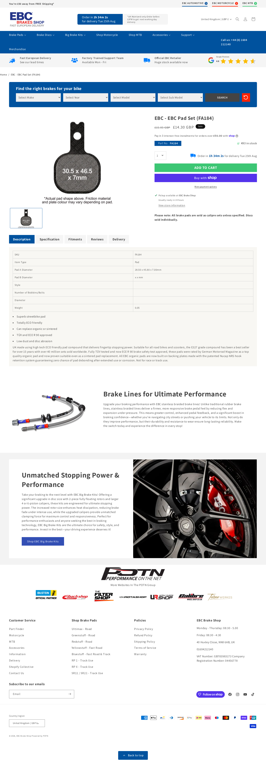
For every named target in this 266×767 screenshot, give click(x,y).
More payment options (206, 186)
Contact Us (16, 673)
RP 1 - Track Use (82, 660)
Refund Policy (143, 635)
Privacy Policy (143, 629)
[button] (238, 19)
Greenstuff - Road (83, 635)
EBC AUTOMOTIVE (193, 3)
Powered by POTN (40, 736)
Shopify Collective (21, 667)
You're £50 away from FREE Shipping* (31, 3)
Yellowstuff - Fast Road (87, 648)
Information (17, 654)
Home (3, 74)
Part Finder (16, 629)
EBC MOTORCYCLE (223, 3)
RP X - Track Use (82, 667)
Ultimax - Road (82, 629)
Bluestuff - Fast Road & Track (91, 654)
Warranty (140, 654)
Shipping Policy (144, 642)
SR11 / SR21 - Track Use (87, 673)
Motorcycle (16, 635)
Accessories (17, 648)
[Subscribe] (70, 694)
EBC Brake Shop (23, 736)
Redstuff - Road (82, 642)
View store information (172, 205)
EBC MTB (247, 3)
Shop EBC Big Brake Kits (43, 541)
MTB (12, 642)
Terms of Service (145, 648)
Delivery (14, 660)
